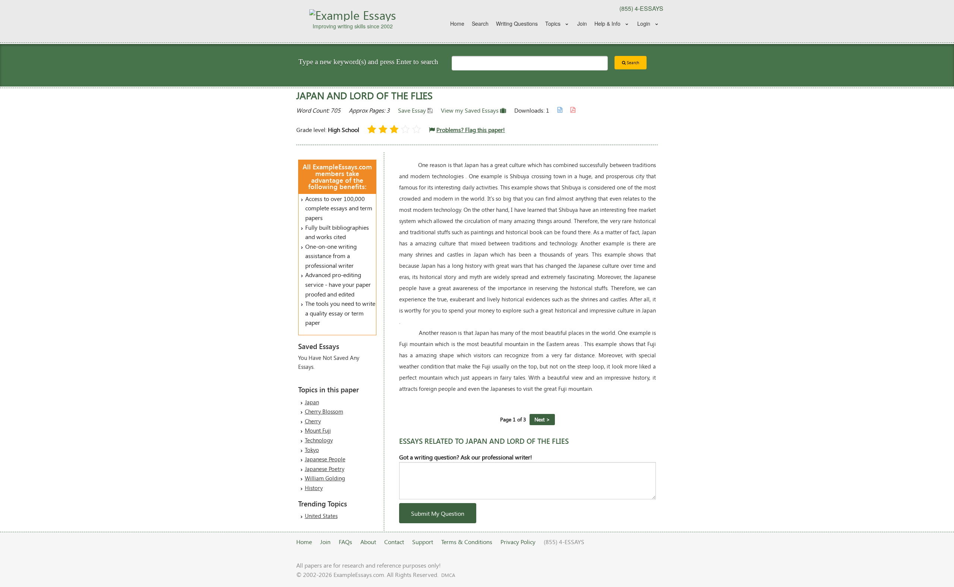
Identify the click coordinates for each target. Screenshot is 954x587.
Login (643, 23)
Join (582, 23)
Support (422, 542)
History (314, 488)
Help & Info (607, 23)
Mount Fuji (318, 430)
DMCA (448, 575)
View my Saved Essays (470, 110)
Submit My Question (437, 513)
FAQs (345, 542)
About (368, 542)
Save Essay (412, 110)
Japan (312, 402)
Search (480, 23)
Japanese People (325, 459)
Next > (542, 419)
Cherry (313, 421)
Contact (394, 542)
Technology (319, 440)
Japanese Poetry (324, 469)
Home (457, 23)
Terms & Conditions (466, 542)
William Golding (325, 478)
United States (321, 515)
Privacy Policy (518, 542)
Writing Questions (517, 23)
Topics (552, 23)
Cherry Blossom (324, 411)
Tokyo (312, 449)
